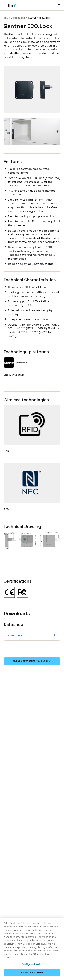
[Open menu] (59, 5)
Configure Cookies (32, 964)
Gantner (21, 362)
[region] (32, 949)
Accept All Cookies (31, 972)
